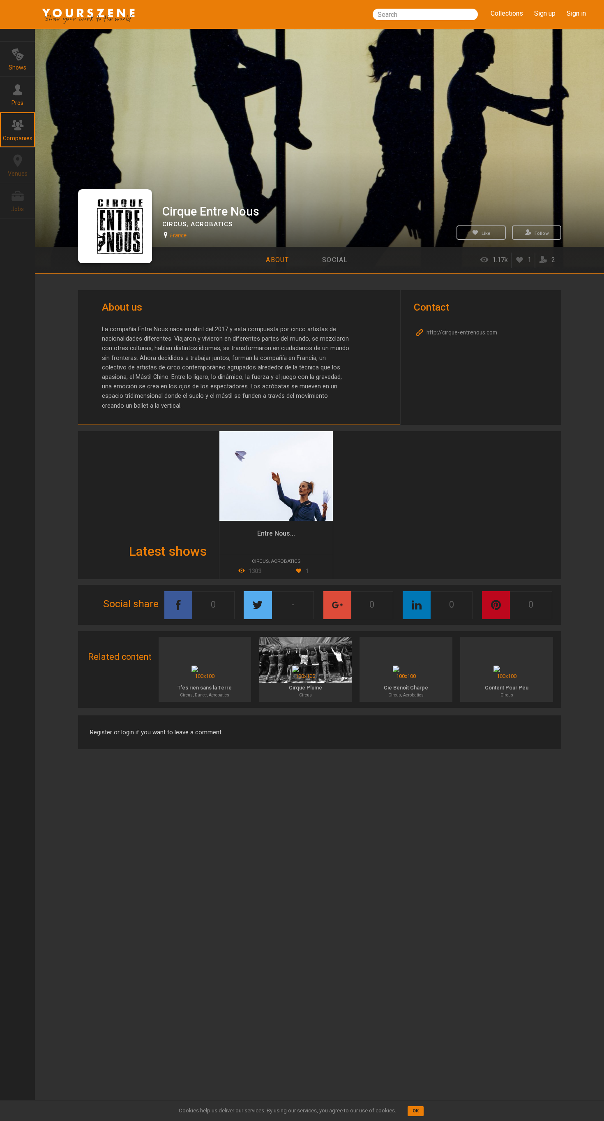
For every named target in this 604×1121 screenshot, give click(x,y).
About (277, 260)
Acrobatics (212, 224)
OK (416, 1111)
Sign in (576, 13)
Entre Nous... (276, 533)
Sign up (545, 13)
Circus (174, 224)
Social (335, 260)
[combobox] (425, 14)
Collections (507, 13)
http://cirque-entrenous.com (461, 332)
